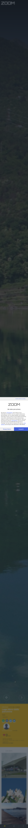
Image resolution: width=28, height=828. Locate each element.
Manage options (7, 429)
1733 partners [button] (9, 412)
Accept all (21, 429)
